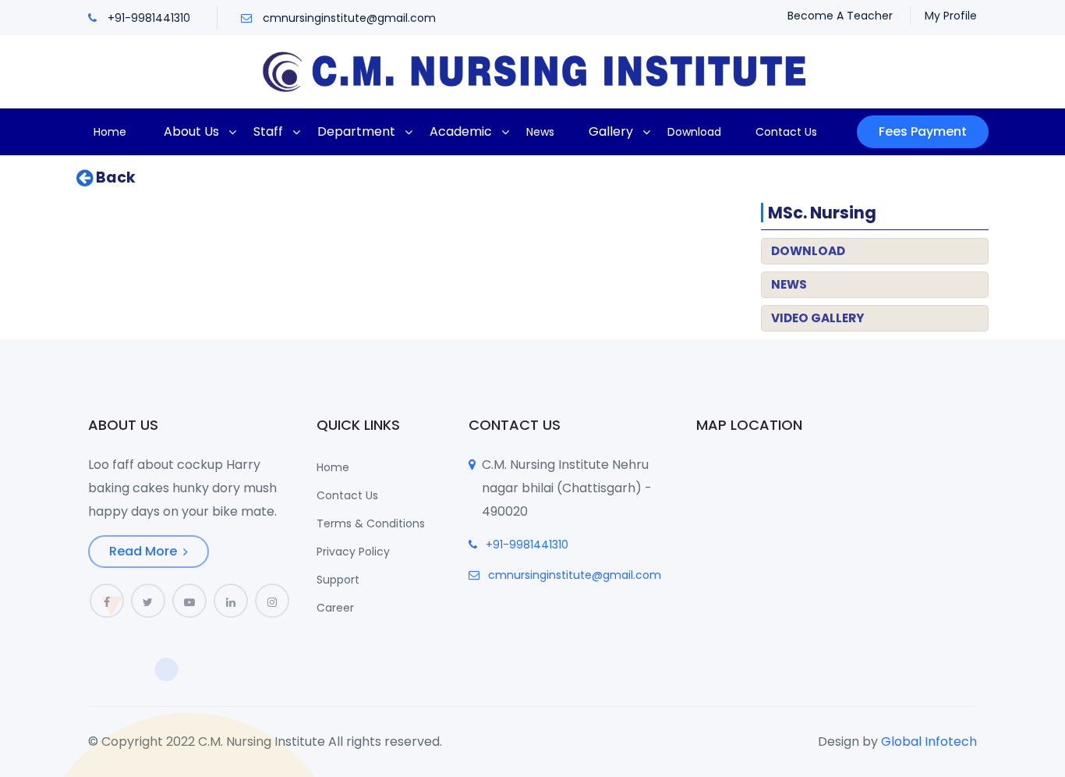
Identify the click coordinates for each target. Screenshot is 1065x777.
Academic (461, 131)
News (540, 132)
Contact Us (347, 495)
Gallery (611, 131)
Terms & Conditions (371, 523)
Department (356, 131)
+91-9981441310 (149, 18)
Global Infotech (929, 741)
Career (335, 608)
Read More (144, 551)
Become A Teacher (840, 15)
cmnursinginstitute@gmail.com (349, 18)
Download (694, 132)
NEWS (789, 284)
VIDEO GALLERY (818, 318)
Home (110, 132)
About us (191, 131)
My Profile (951, 15)
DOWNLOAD (808, 251)
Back (114, 178)
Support (338, 579)
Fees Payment (923, 131)
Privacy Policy (353, 551)
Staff (268, 131)
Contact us (786, 132)
